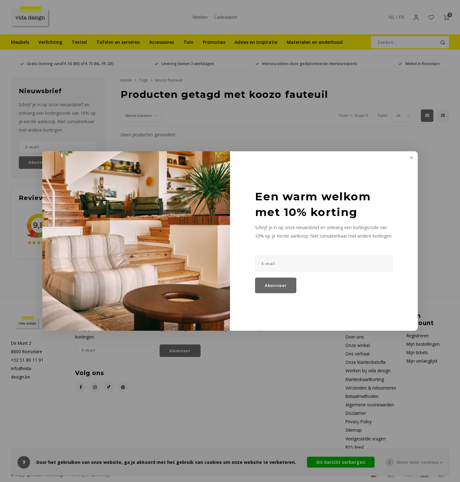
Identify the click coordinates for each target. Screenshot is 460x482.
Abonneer (276, 285)
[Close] (411, 158)
